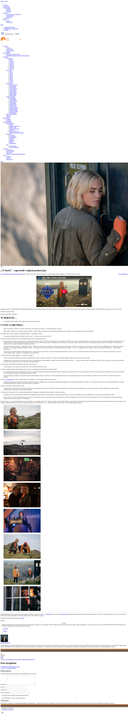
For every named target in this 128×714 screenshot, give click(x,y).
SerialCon (11, 130)
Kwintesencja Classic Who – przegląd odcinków (18, 55)
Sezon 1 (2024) (21, 659)
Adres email (4, 689)
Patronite (6, 30)
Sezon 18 (11, 62)
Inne (8, 144)
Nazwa (3, 687)
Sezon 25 (11, 67)
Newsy (8, 47)
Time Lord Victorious (12, 114)
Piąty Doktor (12, 90)
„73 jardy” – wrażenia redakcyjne (8, 668)
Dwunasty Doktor (13, 111)
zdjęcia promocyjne (30, 659)
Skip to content (4, 1)
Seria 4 (11, 75)
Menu (2, 24)
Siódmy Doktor (13, 93)
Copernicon (12, 135)
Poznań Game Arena (14, 128)
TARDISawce (49, 614)
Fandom (5, 13)
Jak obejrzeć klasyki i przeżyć (13, 54)
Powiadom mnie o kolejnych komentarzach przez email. (15, 695)
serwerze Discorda (64, 614)
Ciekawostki (9, 49)
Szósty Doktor (12, 91)
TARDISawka (10, 150)
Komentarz (4, 684)
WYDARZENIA (8, 122)
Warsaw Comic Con (14, 131)
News (2, 656)
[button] (83, 401)
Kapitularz (11, 140)
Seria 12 (11, 82)
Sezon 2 (11, 61)
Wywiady (9, 51)
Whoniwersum (12, 95)
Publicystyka (7, 7)
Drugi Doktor (12, 86)
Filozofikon (12, 138)
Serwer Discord (10, 15)
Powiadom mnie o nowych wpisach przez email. (13, 698)
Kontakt (8, 21)
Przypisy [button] (3, 620)
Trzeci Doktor (12, 87)
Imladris (11, 139)
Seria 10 (11, 79)
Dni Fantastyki (12, 136)
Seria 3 (11, 74)
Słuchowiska (10, 83)
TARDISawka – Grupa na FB (14, 14)
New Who (9, 70)
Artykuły (6, 5)
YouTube (22, 618)
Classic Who (9, 58)
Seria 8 (11, 77)
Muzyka (8, 116)
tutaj (42, 615)
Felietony (9, 9)
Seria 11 (11, 81)
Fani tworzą (9, 17)
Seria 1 (11, 71)
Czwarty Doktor (13, 89)
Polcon (11, 142)
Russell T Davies (14, 659)
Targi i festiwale (10, 123)
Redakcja (9, 156)
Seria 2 (11, 73)
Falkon (11, 124)
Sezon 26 (11, 69)
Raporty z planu (10, 50)
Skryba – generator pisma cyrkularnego (16, 154)
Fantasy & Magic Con (14, 126)
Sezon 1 (11, 59)
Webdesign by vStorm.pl (7, 709)
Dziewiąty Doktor (13, 107)
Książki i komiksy (11, 96)
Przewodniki (6, 6)
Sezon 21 (11, 65)
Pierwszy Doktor (13, 85)
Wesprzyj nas (10, 22)
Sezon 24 (11, 66)
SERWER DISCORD (9, 27)
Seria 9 (11, 78)
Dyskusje (9, 11)
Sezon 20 (11, 63)
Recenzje (9, 10)
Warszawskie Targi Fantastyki (16, 132)
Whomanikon (12, 143)
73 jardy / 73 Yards (5, 659)
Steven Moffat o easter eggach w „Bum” (10, 666)
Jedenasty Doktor (13, 110)
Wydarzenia (6, 18)
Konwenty (9, 134)
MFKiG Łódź (12, 127)
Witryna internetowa (5, 692)
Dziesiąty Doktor (13, 108)
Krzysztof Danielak (17, 274)
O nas (5, 19)
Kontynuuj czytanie (52, 402)
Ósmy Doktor (12, 94)
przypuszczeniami (10, 379)
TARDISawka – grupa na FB (11, 28)
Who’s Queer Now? (14, 147)
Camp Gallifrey (13, 146)
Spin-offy (9, 115)
